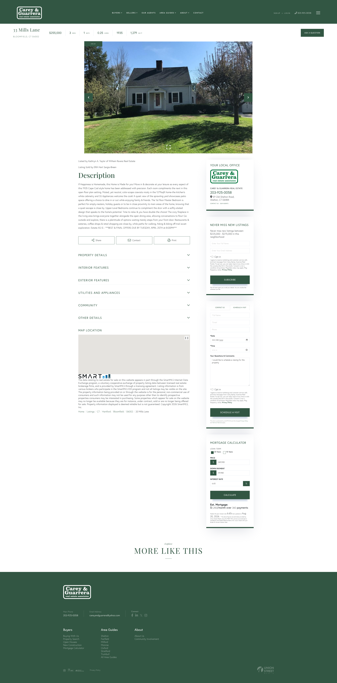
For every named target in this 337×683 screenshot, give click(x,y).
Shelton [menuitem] (105, 635)
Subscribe (230, 279)
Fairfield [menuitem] (105, 638)
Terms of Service (217, 422)
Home (81, 411)
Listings (91, 411)
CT (98, 411)
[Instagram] (145, 615)
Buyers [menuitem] (116, 13)
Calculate (230, 495)
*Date (212, 336)
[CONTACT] (312, 33)
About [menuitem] (183, 13)
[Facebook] (132, 615)
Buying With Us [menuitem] (71, 635)
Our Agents (224, 203)
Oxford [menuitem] (104, 648)
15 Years (229, 452)
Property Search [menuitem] (71, 638)
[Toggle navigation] (318, 12)
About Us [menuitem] (139, 635)
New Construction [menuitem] (72, 645)
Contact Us (214, 203)
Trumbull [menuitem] (105, 654)
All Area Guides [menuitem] (109, 657)
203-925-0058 (304, 13)
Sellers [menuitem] (131, 13)
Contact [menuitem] (198, 13)
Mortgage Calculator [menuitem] (73, 648)
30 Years (217, 452)
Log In (287, 13)
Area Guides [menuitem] (167, 13)
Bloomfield (118, 411)
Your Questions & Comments (222, 356)
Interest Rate (216, 479)
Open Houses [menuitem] (70, 641)
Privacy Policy (227, 270)
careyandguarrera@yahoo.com (105, 615)
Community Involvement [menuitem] (147, 638)
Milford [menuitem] (104, 641)
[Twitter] (141, 615)
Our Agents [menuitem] (149, 13)
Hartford (106, 411)
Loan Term (215, 449)
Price (212, 458)
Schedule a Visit (239, 308)
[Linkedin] (136, 615)
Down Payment (217, 468)
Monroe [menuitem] (105, 645)
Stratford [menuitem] (105, 651)
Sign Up (277, 13)
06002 (129, 411)
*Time (212, 346)
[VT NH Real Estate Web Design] (265, 670)
